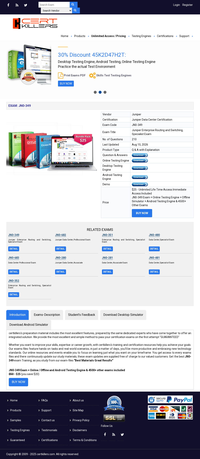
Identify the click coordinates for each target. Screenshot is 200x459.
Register (187, 4)
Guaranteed (17, 440)
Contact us (48, 420)
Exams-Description (47, 315)
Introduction (17, 315)
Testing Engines (141, 36)
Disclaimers (80, 430)
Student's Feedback (81, 315)
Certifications (165, 36)
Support (184, 36)
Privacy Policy (81, 420)
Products (79, 36)
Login (176, 4)
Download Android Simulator (28, 325)
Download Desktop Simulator (123, 315)
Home (64, 36)
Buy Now (66, 83)
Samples (15, 420)
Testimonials (49, 430)
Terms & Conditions (85, 440)
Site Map (78, 410)
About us (78, 400)
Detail (14, 248)
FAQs (44, 400)
